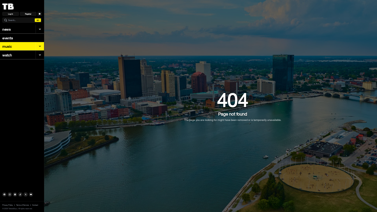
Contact (35, 205)
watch (7, 55)
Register (28, 14)
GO (38, 20)
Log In (10, 14)
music (7, 46)
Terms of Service (22, 205)
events (7, 38)
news (6, 29)
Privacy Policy (7, 205)
